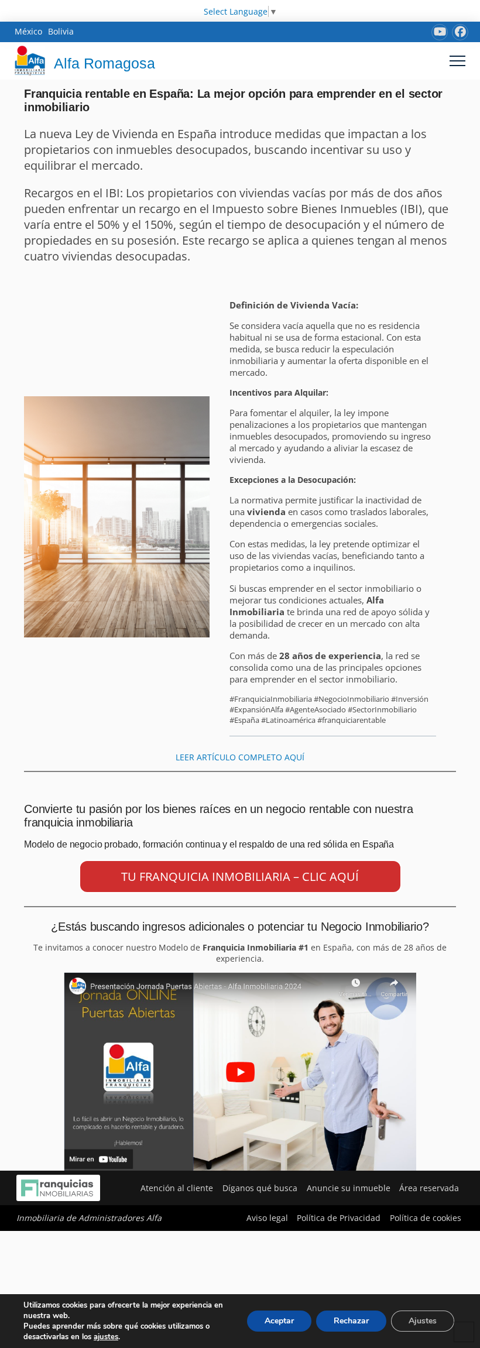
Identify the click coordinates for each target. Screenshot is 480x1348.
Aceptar (279, 1320)
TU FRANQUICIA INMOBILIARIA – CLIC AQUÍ (240, 876)
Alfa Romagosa (104, 63)
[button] (457, 60)
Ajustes (423, 1320)
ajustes (106, 1337)
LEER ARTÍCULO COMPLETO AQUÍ (240, 757)
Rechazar (351, 1320)
